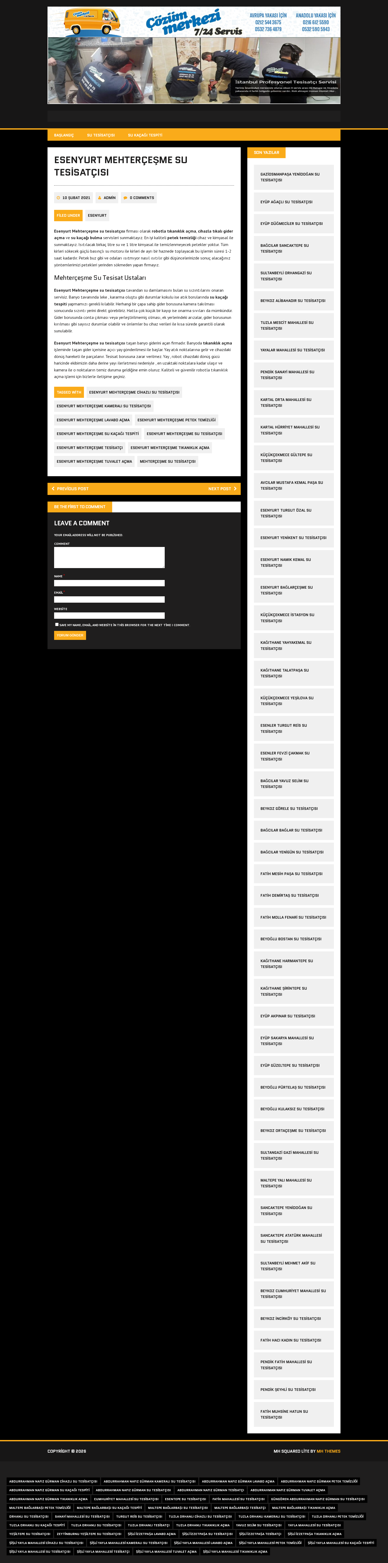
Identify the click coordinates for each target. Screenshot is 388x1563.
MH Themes (328, 1451)
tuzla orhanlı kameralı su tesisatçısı (271, 1516)
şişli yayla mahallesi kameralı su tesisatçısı (129, 1543)
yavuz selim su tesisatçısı (259, 1525)
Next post (220, 489)
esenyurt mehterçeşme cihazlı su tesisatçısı (134, 392)
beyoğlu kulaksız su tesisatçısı (292, 1109)
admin (110, 197)
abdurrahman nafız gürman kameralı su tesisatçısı (150, 1481)
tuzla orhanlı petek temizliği (337, 1516)
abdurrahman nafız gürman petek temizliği (319, 1481)
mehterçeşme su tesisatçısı (168, 461)
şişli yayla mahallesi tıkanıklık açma (235, 1551)
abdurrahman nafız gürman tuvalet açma (287, 1490)
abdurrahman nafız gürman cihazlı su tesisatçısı (53, 1481)
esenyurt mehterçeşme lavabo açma (93, 420)
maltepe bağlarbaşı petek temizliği (39, 1507)
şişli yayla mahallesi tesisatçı (103, 1551)
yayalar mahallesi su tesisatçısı (293, 350)
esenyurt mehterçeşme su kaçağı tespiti (98, 433)
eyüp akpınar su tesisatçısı (288, 1016)
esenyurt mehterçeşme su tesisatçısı (184, 433)
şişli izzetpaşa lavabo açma (152, 1534)
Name (58, 576)
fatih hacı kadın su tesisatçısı (291, 1340)
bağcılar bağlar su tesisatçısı (291, 830)
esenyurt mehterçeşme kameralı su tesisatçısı (104, 406)
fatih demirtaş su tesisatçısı (290, 895)
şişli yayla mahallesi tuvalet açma (166, 1551)
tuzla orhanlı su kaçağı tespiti (37, 1525)
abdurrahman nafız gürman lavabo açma (238, 1481)
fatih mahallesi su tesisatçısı (238, 1499)
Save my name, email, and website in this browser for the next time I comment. (124, 625)
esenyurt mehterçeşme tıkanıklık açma (170, 447)
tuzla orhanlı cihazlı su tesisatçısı (200, 1516)
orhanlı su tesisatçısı (29, 1516)
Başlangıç (64, 135)
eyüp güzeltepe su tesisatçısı (290, 1065)
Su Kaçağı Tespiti (145, 135)
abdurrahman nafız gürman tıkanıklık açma (48, 1499)
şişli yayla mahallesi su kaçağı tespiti (341, 1543)
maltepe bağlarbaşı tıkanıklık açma (303, 1507)
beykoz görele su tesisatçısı (289, 808)
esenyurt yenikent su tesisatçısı (294, 537)
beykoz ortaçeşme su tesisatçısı (293, 1130)
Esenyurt (97, 215)
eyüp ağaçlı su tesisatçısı (287, 202)
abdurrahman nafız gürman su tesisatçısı (133, 1490)
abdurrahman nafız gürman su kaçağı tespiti (49, 1490)
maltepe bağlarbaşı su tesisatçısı (178, 1507)
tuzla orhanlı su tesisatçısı (96, 1525)
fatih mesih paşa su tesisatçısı (292, 873)
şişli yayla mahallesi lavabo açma (203, 1543)
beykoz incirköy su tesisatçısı (291, 1318)
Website (60, 609)
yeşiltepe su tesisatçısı (29, 1534)
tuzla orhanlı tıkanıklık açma (203, 1525)
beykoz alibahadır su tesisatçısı (293, 300)
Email (58, 592)
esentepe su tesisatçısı (185, 1499)
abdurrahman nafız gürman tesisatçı (210, 1490)
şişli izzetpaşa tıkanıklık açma (315, 1534)
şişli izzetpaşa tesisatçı (260, 1534)
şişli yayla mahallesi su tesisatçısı (39, 1551)
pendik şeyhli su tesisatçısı (288, 1389)
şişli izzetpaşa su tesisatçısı (207, 1534)
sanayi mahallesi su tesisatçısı (82, 1516)
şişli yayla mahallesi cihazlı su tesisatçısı (46, 1543)
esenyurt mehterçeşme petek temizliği (177, 420)
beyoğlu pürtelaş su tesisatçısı (293, 1087)
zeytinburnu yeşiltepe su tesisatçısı (89, 1534)
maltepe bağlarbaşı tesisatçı (240, 1507)
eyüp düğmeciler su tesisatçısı (292, 223)
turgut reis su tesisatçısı (139, 1516)
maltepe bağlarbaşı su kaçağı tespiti (109, 1507)
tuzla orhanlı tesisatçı (149, 1525)
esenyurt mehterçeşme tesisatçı (90, 447)
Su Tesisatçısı (101, 135)
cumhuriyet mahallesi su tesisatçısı (126, 1499)
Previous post (73, 489)
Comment (62, 544)
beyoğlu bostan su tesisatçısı (291, 939)
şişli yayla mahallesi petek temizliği (270, 1543)
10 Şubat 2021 (76, 197)
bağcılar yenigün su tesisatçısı (292, 852)
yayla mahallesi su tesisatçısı (314, 1525)
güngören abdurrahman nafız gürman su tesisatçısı (318, 1499)
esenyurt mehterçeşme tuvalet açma (94, 461)
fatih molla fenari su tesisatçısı (293, 917)
